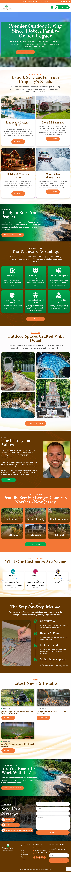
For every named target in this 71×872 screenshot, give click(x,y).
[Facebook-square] (58, 1)
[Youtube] (64, 1)
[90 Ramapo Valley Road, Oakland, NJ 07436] (3, 830)
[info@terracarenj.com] (3, 825)
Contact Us (23, 859)
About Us (23, 850)
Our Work (23, 852)
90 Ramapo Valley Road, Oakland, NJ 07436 (19, 830)
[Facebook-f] (34, 857)
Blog (22, 857)
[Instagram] (61, 1)
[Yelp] (69, 1)
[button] (52, 7)
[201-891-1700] (56, 7)
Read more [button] (13, 587)
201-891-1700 (63, 7)
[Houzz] (66, 1)
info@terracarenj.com (12, 825)
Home (22, 848)
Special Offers (24, 854)
